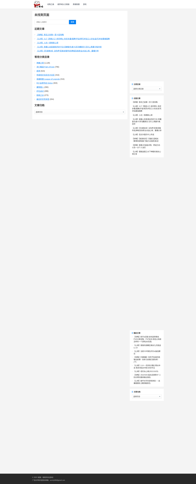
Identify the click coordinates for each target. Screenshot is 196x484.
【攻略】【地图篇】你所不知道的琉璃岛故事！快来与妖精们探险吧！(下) (147, 359)
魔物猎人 (40, 87)
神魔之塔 (40, 63)
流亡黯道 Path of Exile (45, 67)
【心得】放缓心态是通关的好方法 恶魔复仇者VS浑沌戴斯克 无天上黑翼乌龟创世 (69, 47)
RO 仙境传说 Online (45, 83)
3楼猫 (39, 477)
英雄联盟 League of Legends (48, 79)
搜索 (72, 22)
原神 (38, 71)
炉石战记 (40, 91)
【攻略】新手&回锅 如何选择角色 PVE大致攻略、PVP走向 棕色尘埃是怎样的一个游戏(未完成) (147, 339)
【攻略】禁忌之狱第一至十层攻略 (50, 35)
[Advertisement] (147, 45)
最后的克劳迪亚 (43, 99)
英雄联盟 (76, 4)
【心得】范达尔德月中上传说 (143, 134)
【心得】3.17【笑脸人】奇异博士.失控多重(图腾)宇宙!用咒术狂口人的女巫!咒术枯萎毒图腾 (73, 39)
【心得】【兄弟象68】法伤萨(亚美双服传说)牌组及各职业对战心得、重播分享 (68, 51)
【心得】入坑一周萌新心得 (47, 43)
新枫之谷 (40, 95)
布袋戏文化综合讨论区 (46, 75)
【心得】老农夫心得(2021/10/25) (146, 371)
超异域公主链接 (63, 4)
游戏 (84, 4)
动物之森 (50, 4)
